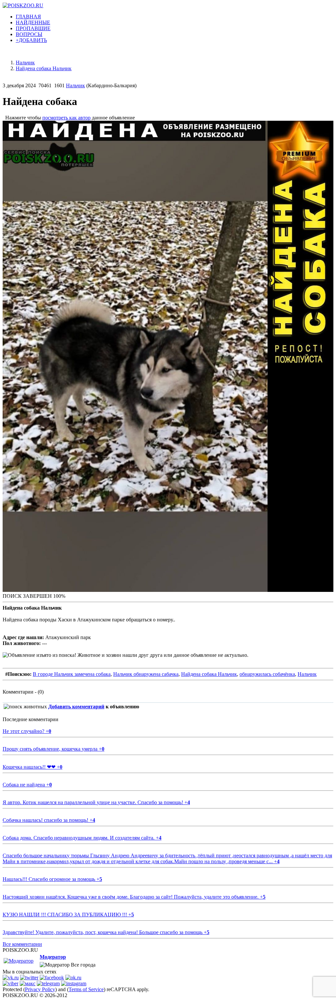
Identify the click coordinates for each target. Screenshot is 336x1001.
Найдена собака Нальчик (209, 674)
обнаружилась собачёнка (267, 674)
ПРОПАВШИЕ (33, 28)
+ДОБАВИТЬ (31, 40)
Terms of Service (86, 989)
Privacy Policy (40, 989)
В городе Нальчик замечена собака (72, 674)
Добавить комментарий (76, 706)
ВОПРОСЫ (29, 34)
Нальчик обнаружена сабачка (145, 674)
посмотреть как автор (66, 117)
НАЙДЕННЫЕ (33, 22)
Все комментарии (22, 944)
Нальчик (75, 85)
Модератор (53, 957)
